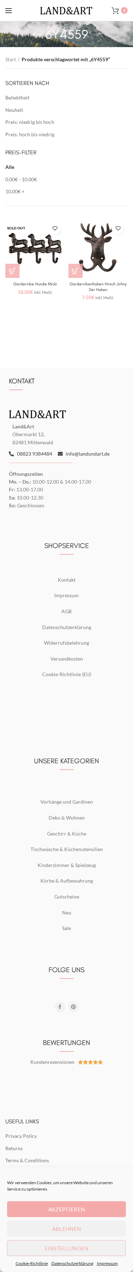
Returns (14, 1148)
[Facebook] (60, 1007)
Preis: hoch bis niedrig (29, 134)
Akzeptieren (66, 1209)
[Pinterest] (73, 1007)
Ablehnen (66, 1229)
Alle (9, 167)
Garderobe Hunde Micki (35, 283)
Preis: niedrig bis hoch (29, 122)
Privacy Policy (21, 1136)
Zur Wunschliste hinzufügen (55, 228)
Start (10, 59)
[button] (75, 271)
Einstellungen (67, 1248)
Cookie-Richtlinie (32, 1263)
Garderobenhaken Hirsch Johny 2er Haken (98, 286)
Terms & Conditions (27, 1160)
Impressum (107, 1263)
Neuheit (14, 110)
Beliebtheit (17, 98)
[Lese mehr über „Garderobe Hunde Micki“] (12, 271)
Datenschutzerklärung (72, 1263)
